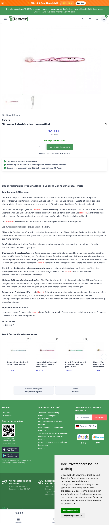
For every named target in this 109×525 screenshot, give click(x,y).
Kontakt (41, 424)
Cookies (41, 448)
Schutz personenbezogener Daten (52, 442)
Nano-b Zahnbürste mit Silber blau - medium (17, 363)
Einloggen (99, 417)
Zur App (80, 3)
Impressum (43, 445)
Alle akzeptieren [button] (70, 510)
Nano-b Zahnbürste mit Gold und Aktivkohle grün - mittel (75, 364)
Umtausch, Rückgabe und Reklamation (49, 417)
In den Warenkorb (61, 147)
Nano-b (37, 209)
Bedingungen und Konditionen (50, 427)
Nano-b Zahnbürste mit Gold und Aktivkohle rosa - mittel (46, 364)
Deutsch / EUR (87, 426)
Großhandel (7, 415)
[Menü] (5, 18)
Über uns (6, 413)
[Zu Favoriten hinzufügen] (28, 339)
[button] (10, 449)
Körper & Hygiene (13, 115)
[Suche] (83, 18)
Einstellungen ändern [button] (73, 516)
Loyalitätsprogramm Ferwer (50, 421)
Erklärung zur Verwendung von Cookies (51, 437)
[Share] (105, 123)
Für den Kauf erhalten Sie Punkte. (54, 154)
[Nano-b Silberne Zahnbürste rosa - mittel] (54, 59)
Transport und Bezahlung (48, 413)
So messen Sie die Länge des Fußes (53, 433)
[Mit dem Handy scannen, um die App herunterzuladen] (9, 430)
